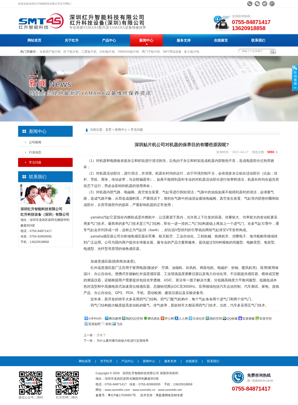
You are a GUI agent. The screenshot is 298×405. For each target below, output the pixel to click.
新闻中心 (146, 40)
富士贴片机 (191, 51)
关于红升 (72, 40)
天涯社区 (199, 318)
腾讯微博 (115, 318)
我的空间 (216, 318)
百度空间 (265, 318)
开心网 (169, 318)
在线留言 (221, 40)
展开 (295, 78)
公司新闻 (35, 142)
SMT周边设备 (172, 51)
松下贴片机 (71, 51)
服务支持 (184, 40)
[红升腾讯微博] (272, 3)
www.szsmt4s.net (170, 389)
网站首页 (34, 40)
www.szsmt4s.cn (144, 389)
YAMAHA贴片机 (128, 51)
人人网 (183, 318)
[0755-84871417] (249, 3)
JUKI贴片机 (107, 51)
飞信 (119, 324)
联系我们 (258, 40)
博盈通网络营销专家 (169, 395)
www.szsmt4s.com (117, 389)
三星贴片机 (89, 51)
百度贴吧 (94, 324)
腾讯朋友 (154, 318)
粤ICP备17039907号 (122, 395)
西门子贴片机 (151, 51)
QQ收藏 (232, 318)
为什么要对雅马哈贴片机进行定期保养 (123, 340)
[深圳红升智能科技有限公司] (43, 33)
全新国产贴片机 (50, 51)
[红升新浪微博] (264, 3)
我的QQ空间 (134, 318)
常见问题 (35, 162)
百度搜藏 (248, 318)
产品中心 (109, 40)
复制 (108, 324)
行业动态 (35, 152)
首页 (108, 129)
